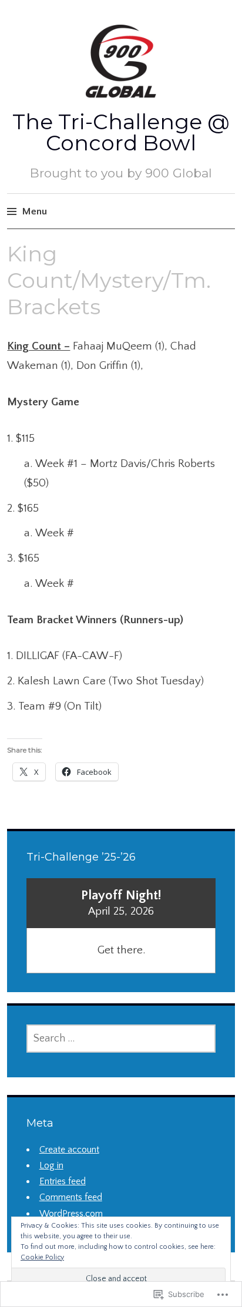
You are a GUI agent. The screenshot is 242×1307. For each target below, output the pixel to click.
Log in (51, 1165)
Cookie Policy (42, 1257)
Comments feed (70, 1197)
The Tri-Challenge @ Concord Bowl (121, 132)
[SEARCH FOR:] (121, 1038)
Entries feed (62, 1181)
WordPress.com (71, 1213)
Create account (69, 1149)
